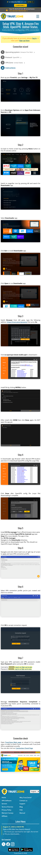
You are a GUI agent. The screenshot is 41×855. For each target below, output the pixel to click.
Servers (4, 804)
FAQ (21, 810)
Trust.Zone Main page (13, 742)
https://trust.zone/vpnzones (17, 322)
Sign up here (24, 40)
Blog (21, 807)
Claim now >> (20, 5)
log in (34, 38)
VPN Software (6, 801)
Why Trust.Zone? (26, 797)
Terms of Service (7, 807)
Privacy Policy (6, 810)
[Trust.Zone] (12, 16)
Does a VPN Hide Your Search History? (16, 829)
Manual (22, 813)
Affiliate (4, 816)
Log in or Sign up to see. (23, 667)
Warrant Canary (7, 813)
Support (22, 804)
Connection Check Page (24, 748)
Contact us (23, 801)
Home (4, 797)
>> (18, 11)
